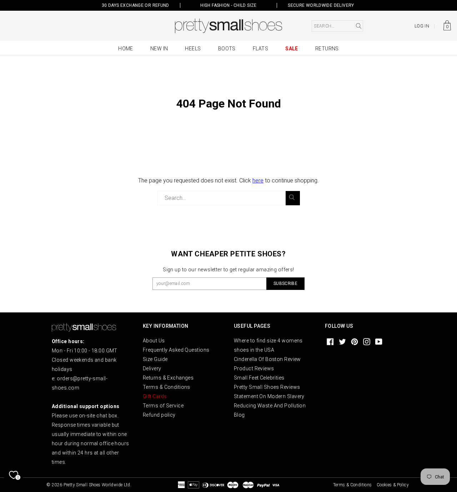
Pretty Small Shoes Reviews (267, 387)
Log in (422, 26)
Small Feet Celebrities (259, 378)
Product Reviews (254, 368)
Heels (193, 48)
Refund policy (159, 415)
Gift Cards (155, 396)
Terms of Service (163, 405)
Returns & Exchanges (168, 378)
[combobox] (337, 26)
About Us (154, 340)
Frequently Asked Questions (176, 350)
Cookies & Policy (393, 484)
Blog (239, 415)
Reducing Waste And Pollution (270, 405)
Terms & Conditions (166, 387)
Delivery (152, 368)
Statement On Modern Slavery (269, 396)
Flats (260, 48)
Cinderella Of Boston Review (267, 359)
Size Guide (155, 359)
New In (159, 48)
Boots (227, 48)
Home (125, 48)
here (257, 180)
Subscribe (285, 283)
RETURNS (327, 48)
